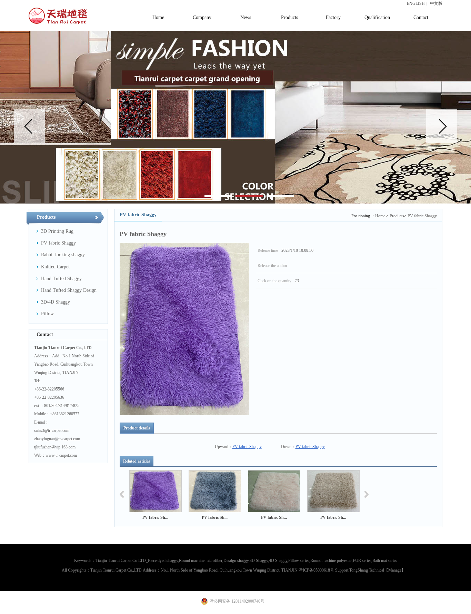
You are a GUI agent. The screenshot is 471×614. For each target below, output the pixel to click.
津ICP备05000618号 (316, 570)
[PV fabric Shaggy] (155, 491)
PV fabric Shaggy (422, 216)
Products (397, 216)
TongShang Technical (366, 570)
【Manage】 (394, 570)
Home (380, 216)
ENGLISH (416, 3)
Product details (136, 428)
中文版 (436, 3)
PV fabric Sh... (155, 517)
